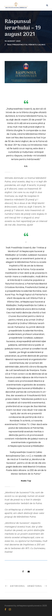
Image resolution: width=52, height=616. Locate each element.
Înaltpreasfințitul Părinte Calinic (26, 44)
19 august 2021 (13, 41)
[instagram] (10, 609)
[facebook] (5, 609)
